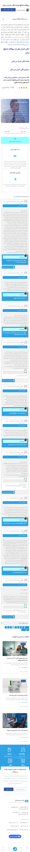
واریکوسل (23, 644)
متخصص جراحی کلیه (11, 77)
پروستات (23, 681)
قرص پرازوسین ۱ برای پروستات (18, 695)
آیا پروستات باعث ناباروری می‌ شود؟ (17, 730)
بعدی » (23, 629)
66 (27, 629)
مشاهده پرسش (22, 206)
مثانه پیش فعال (24, 128)
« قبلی (27, 627)
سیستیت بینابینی (19, 37)
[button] (3, 19)
